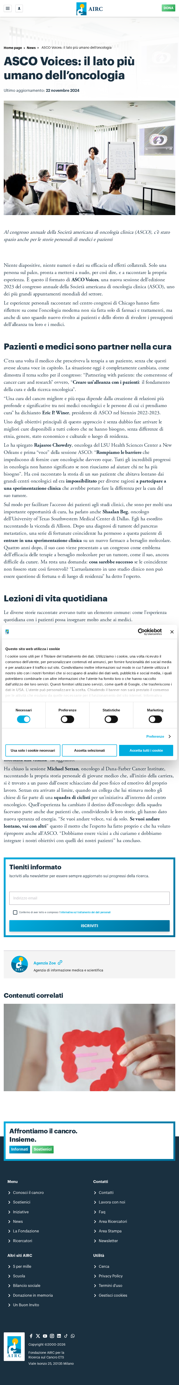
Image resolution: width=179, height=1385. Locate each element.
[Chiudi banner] (172, 632)
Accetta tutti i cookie (146, 750)
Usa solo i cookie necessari (33, 750)
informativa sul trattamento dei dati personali (85, 912)
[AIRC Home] (89, 8)
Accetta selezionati (89, 750)
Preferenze (155, 736)
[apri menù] (8, 8)
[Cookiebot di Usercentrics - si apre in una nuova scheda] (141, 631)
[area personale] (19, 8)
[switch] (67, 719)
